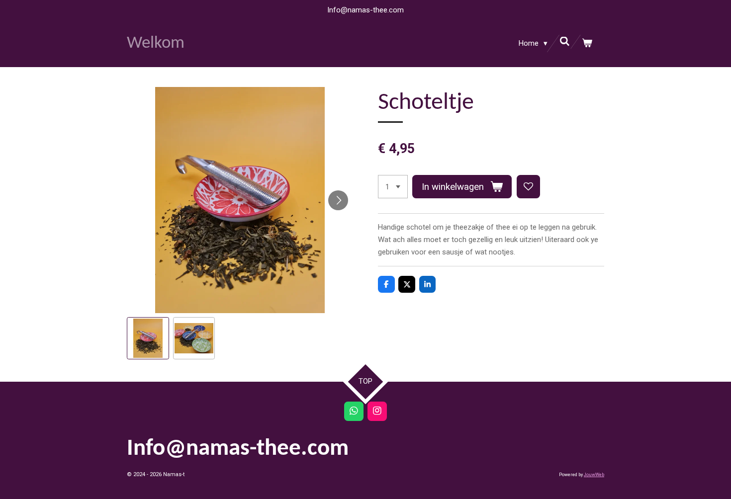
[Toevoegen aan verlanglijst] (528, 186)
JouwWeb (594, 474)
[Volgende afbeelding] (338, 200)
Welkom (155, 43)
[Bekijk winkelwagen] (587, 43)
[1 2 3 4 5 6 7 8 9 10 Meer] (393, 186)
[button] (148, 338)
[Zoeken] (564, 42)
